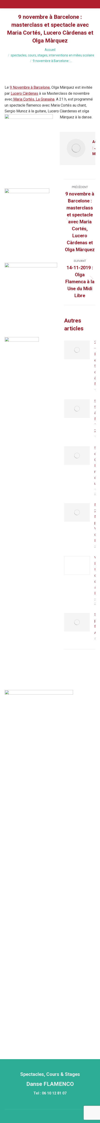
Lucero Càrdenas (24, 93)
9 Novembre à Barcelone (30, 87)
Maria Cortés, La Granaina (33, 99)
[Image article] (77, 350)
